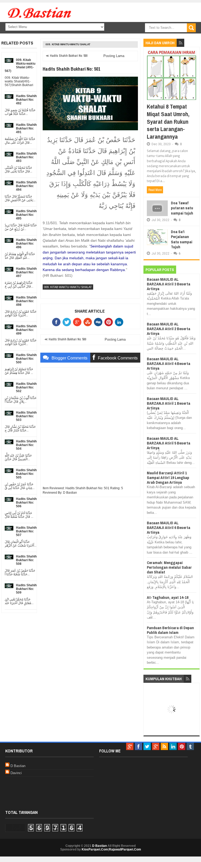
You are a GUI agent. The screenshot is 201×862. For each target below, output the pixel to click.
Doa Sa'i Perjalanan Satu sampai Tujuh (181, 239)
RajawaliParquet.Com (125, 849)
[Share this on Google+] (78, 322)
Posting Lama (113, 56)
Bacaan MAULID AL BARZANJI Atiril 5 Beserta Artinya (168, 443)
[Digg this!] (99, 322)
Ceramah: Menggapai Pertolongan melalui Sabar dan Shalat (169, 567)
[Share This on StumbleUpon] (88, 322)
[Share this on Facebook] (57, 322)
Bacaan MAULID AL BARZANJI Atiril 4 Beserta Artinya (168, 363)
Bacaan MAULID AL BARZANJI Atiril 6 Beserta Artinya (168, 527)
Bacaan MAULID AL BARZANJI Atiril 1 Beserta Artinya (168, 403)
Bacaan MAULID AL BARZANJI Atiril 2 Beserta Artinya (168, 328)
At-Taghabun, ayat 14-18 (167, 597)
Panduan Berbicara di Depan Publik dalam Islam (170, 630)
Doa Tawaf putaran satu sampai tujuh (182, 208)
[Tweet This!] (68, 322)
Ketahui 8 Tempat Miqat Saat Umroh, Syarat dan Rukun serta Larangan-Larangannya (168, 121)
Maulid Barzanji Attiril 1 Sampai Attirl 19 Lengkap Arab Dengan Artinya (168, 477)
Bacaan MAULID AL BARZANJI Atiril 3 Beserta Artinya (168, 284)
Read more (154, 190)
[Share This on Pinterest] (109, 322)
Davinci (16, 773)
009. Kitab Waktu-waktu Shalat (68, 44)
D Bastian (17, 766)
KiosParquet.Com (95, 849)
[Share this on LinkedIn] (120, 322)
